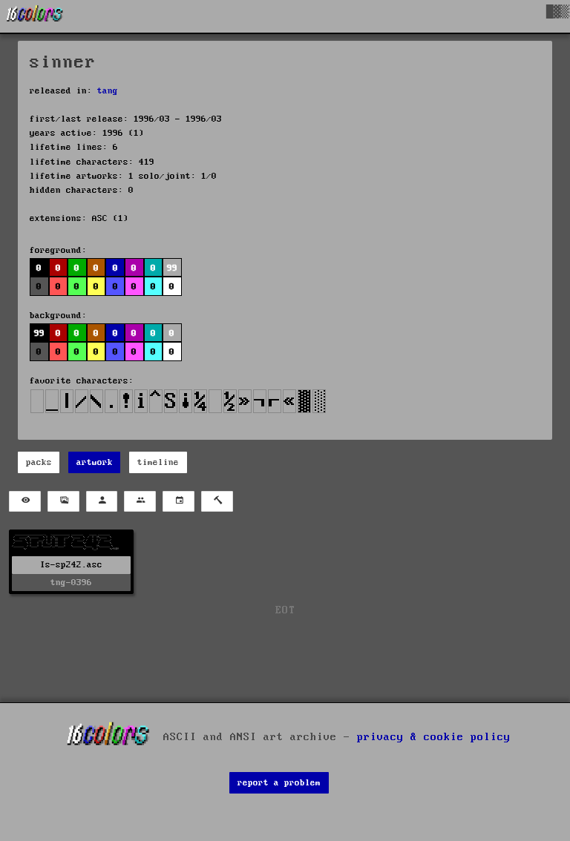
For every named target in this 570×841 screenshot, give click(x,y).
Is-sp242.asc (71, 565)
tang (107, 91)
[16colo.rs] (35, 16)
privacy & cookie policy (434, 736)
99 (39, 333)
